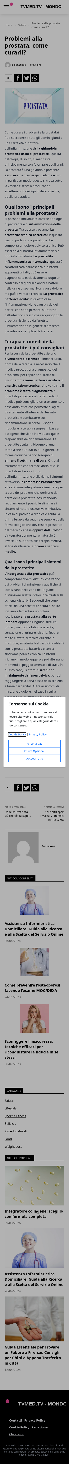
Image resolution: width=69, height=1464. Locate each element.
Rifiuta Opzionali (34, 751)
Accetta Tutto (34, 758)
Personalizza (34, 743)
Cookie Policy (17, 734)
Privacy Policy (38, 734)
